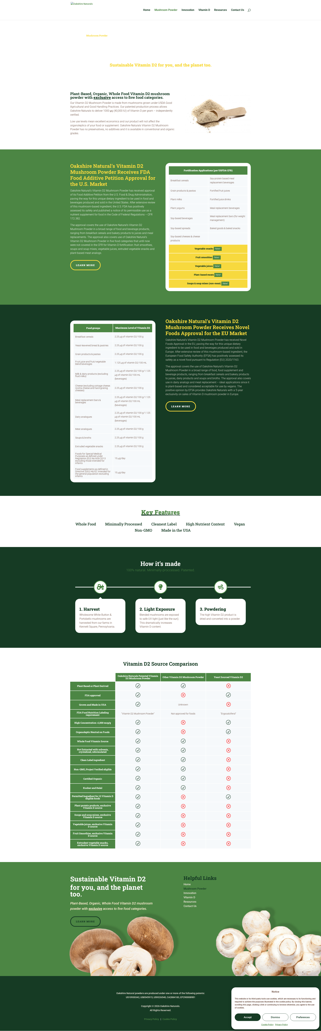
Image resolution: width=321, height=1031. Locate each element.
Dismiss (275, 1017)
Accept (248, 1017)
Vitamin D (204, 10)
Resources (220, 10)
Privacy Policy (281, 1024)
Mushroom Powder (165, 10)
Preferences (303, 1017)
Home (146, 10)
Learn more (85, 265)
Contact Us (237, 10)
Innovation (188, 10)
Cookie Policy (267, 1024)
